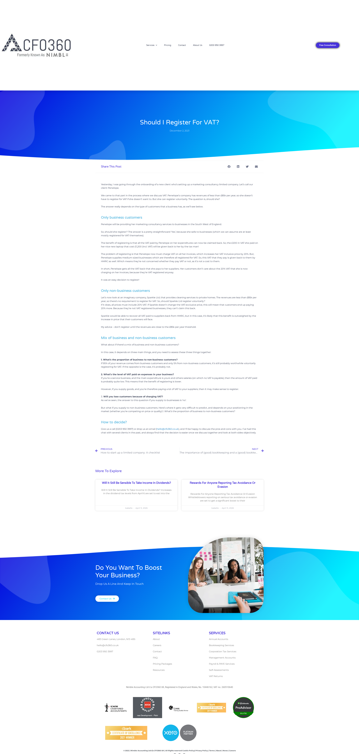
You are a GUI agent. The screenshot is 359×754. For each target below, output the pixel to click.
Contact (182, 45)
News (225, 751)
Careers (157, 645)
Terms (212, 751)
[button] (229, 167)
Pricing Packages (162, 664)
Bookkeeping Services (221, 645)
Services (150, 45)
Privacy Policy (201, 751)
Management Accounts (222, 657)
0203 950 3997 (216, 45)
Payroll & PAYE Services (222, 664)
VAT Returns (216, 676)
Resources (159, 670)
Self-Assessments (219, 670)
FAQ (155, 657)
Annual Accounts (218, 639)
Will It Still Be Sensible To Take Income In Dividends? (136, 483)
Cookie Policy (188, 751)
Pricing (167, 45)
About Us (197, 45)
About (156, 639)
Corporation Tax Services (222, 651)
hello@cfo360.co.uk (168, 429)
